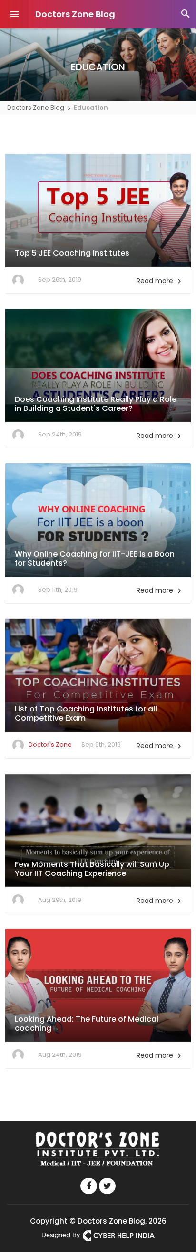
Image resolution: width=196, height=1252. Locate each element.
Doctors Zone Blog (75, 14)
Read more (160, 280)
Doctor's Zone (50, 744)
